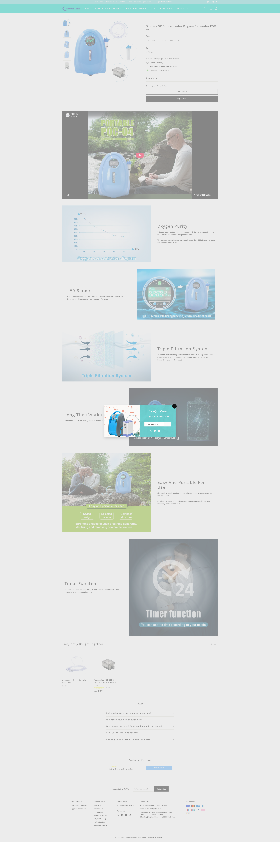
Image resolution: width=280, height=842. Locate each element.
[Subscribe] (167, 424)
